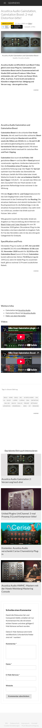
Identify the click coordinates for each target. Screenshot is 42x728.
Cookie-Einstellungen (12, 726)
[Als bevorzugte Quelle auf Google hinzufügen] (17, 27)
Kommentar (11, 644)
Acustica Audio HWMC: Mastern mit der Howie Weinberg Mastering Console (20, 588)
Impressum (25, 723)
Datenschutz (14, 723)
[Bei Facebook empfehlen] (27, 389)
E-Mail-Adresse (13, 675)
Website (9, 685)
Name (9, 664)
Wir (6, 723)
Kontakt (34, 723)
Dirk (30, 23)
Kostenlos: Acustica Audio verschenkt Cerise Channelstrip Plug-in (20, 551)
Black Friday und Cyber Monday (14, 224)
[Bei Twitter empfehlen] (36, 389)
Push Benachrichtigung (30, 726)
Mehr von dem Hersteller (16, 316)
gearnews (14, 3)
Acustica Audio (24, 310)
